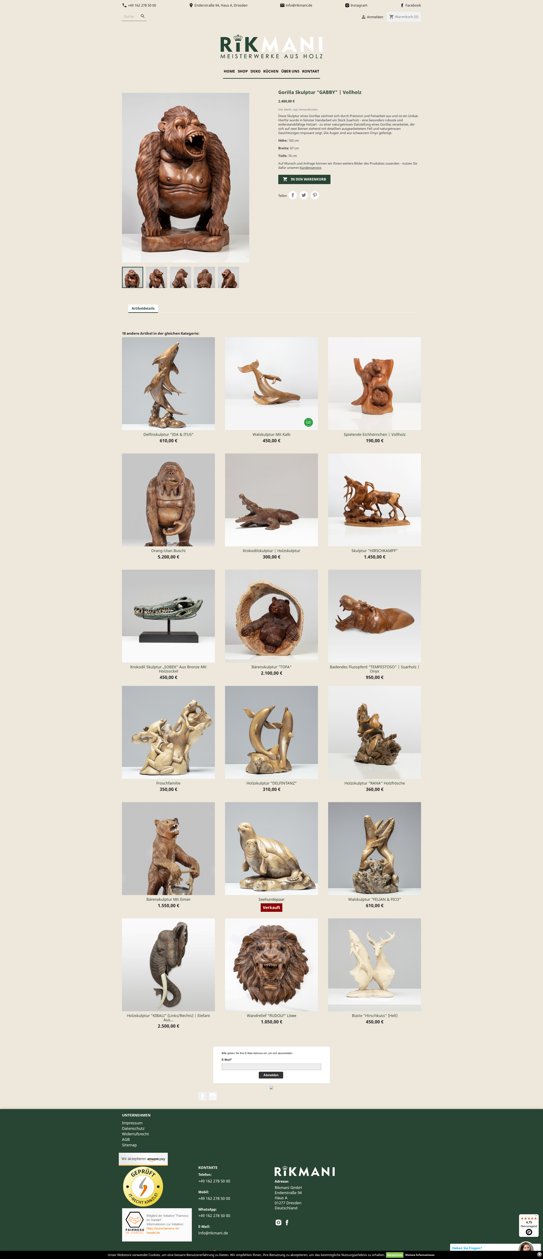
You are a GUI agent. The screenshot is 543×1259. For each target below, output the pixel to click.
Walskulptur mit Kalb (271, 434)
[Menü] (536, 1216)
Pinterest (315, 195)
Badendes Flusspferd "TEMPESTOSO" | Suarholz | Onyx (375, 669)
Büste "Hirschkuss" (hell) (374, 1015)
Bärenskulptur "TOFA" (272, 666)
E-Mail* (227, 1059)
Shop (243, 71)
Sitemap (129, 1144)
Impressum (132, 1122)
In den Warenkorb (304, 179)
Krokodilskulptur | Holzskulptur (271, 550)
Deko (256, 71)
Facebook (202, 1096)
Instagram (213, 1096)
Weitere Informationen (420, 1255)
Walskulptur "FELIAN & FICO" (374, 899)
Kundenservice (310, 167)
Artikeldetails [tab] (143, 308)
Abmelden (270, 1075)
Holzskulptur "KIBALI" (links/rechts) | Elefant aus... (168, 1017)
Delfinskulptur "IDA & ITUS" (168, 434)
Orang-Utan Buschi (168, 550)
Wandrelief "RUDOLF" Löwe (271, 1015)
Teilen (292, 195)
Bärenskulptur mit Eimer (168, 899)
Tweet (303, 195)
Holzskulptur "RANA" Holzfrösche (374, 783)
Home (229, 71)
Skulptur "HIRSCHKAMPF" (374, 550)
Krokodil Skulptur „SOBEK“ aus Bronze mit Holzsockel (168, 669)
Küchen (270, 71)
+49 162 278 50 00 (214, 1180)
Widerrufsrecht (135, 1133)
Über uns (290, 71)
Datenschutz (133, 1128)
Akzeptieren (394, 1255)
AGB (126, 1139)
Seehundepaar (271, 899)
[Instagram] (279, 1224)
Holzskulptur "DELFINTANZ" (271, 783)
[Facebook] (287, 1224)
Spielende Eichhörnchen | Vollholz (375, 434)
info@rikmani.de (213, 1232)
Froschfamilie (168, 783)
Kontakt (310, 71)
